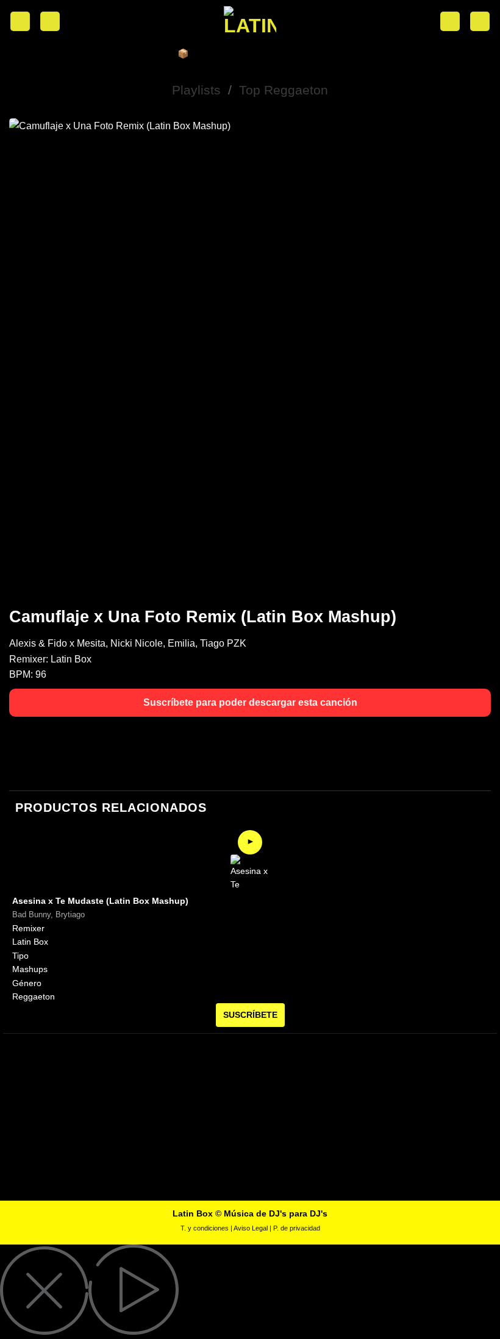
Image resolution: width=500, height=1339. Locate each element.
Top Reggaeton (283, 90)
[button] (20, 22)
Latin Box (71, 659)
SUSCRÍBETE (250, 1015)
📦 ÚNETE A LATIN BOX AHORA (250, 53)
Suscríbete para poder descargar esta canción (250, 702)
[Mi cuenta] (50, 22)
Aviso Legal (251, 1228)
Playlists (196, 90)
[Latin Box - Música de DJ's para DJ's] (250, 21)
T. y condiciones (204, 1228)
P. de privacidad (296, 1228)
